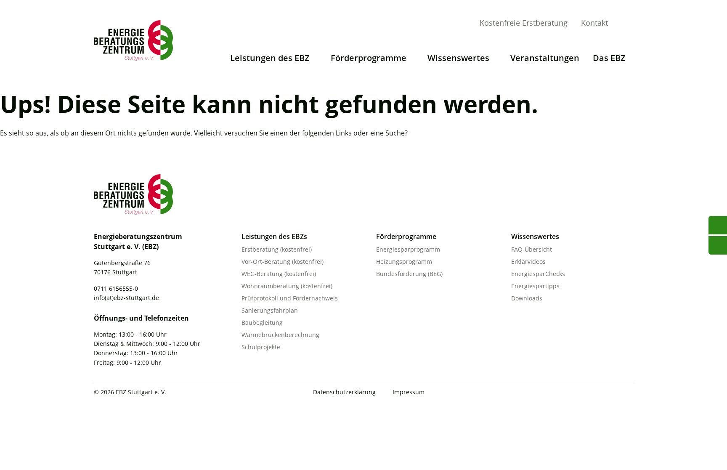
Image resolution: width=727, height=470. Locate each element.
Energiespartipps (535, 286)
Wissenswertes (458, 58)
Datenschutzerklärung (344, 392)
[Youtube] (576, 393)
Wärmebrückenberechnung (280, 335)
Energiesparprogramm (408, 249)
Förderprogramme (368, 58)
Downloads (526, 298)
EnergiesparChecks (538, 274)
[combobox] (638, 22)
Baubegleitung (262, 323)
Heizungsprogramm (404, 262)
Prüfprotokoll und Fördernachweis (289, 298)
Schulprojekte (260, 347)
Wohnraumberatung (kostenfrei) (286, 286)
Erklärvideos (528, 262)
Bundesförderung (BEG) (409, 274)
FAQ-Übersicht (531, 249)
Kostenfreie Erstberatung (524, 23)
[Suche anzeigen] (626, 24)
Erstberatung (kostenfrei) (276, 249)
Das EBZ (609, 58)
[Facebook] (594, 393)
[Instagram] (628, 393)
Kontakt (594, 23)
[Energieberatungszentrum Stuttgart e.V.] (136, 40)
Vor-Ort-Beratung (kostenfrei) (282, 262)
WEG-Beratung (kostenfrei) (278, 274)
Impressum (409, 392)
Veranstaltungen (544, 58)
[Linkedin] (611, 393)
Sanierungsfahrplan (269, 310)
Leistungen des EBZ (270, 58)
